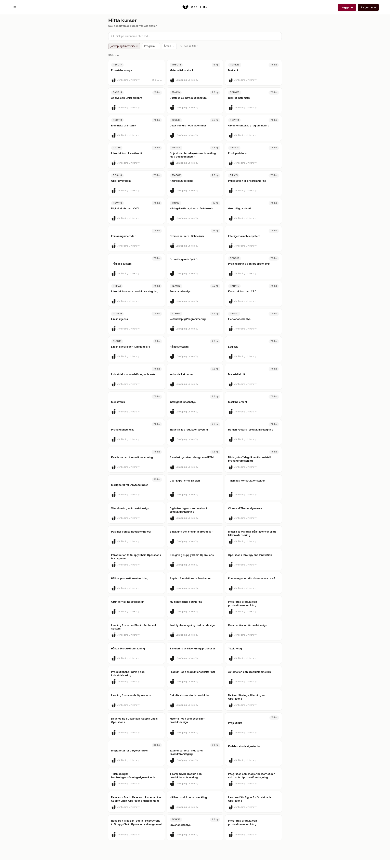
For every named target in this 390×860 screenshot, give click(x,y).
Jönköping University (123, 46)
